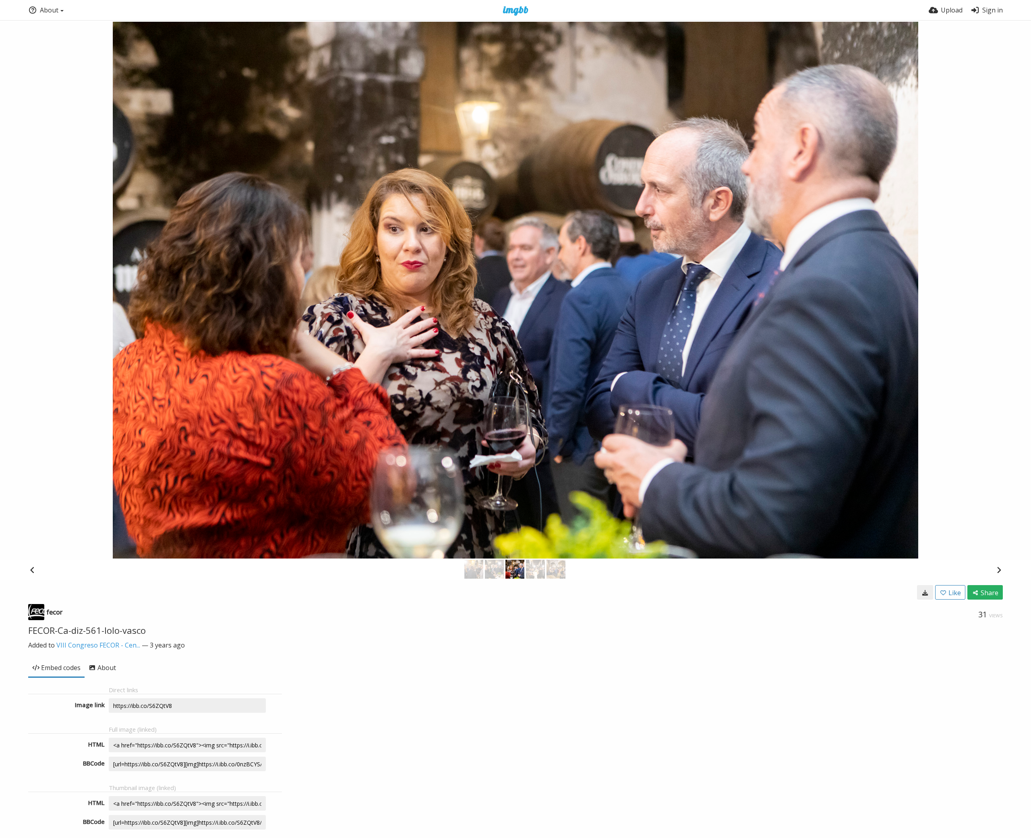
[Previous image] (32, 570)
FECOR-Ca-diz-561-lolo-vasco (87, 630)
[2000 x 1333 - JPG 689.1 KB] (925, 592)
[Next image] (999, 570)
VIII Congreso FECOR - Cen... (98, 645)
